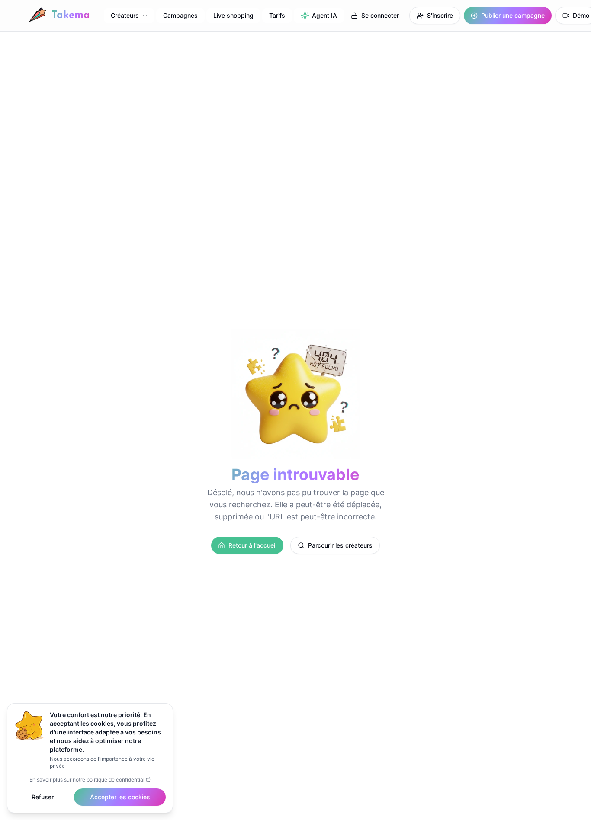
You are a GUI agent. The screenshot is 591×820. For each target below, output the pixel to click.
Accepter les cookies (120, 797)
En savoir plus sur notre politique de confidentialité (90, 779)
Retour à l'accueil (252, 545)
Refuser (43, 797)
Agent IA (324, 15)
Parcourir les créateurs (340, 545)
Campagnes (180, 15)
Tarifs (277, 15)
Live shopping (233, 15)
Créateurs (125, 15)
